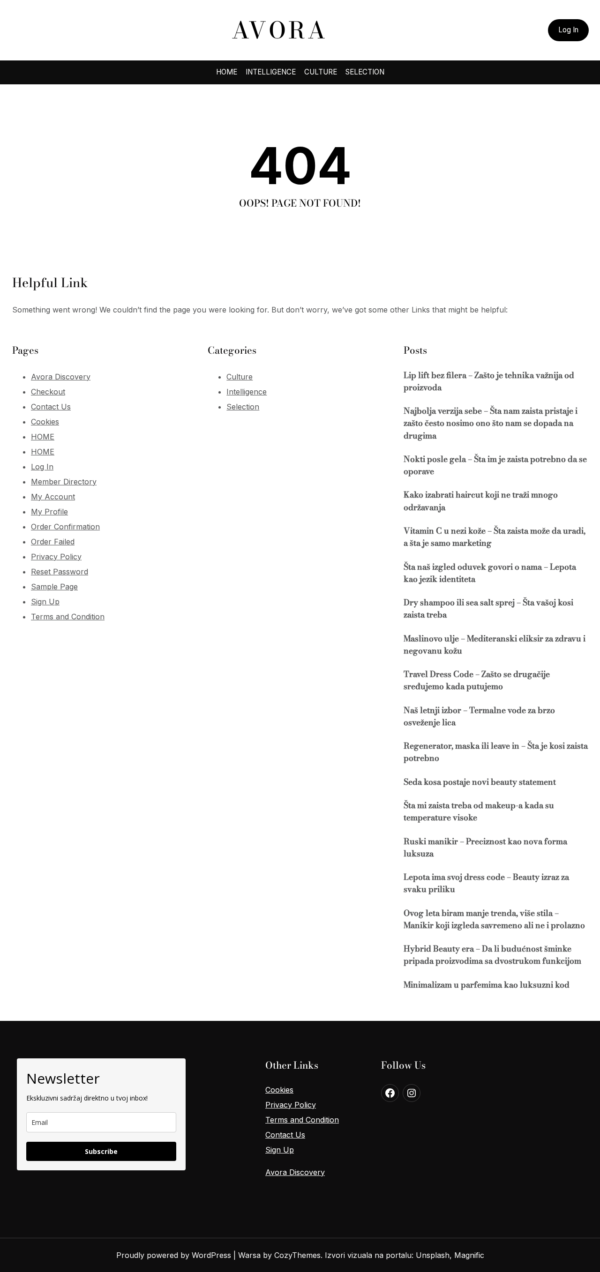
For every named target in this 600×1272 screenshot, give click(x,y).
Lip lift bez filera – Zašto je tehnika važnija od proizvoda (489, 381)
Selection (242, 406)
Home (226, 71)
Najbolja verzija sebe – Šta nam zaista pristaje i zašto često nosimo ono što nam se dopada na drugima (491, 423)
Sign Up (45, 601)
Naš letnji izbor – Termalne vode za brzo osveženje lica (479, 716)
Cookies (45, 421)
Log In (568, 29)
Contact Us (51, 406)
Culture (239, 376)
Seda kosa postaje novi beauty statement (480, 782)
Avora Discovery (60, 376)
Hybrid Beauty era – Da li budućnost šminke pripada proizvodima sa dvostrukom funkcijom (492, 955)
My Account (53, 496)
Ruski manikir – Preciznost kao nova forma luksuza (485, 847)
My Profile (49, 511)
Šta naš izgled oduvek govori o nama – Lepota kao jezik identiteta (490, 573)
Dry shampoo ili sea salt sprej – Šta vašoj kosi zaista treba (488, 608)
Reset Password (59, 571)
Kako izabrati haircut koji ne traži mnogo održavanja (481, 501)
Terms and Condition (68, 616)
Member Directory (64, 481)
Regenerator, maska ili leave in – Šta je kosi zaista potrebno (496, 752)
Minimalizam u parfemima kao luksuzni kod (487, 985)
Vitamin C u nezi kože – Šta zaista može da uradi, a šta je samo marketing (494, 537)
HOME (42, 436)
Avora (280, 30)
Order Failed (53, 541)
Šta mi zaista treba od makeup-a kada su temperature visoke (479, 811)
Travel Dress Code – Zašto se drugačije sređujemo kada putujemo (477, 680)
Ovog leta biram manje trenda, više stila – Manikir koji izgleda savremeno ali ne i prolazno (494, 919)
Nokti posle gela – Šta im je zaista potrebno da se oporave (495, 465)
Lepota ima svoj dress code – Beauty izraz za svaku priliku (486, 883)
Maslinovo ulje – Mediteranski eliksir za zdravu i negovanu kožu (494, 644)
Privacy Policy (56, 556)
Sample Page (54, 586)
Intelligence (246, 391)
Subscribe (101, 1151)
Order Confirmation (65, 526)
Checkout (48, 391)
